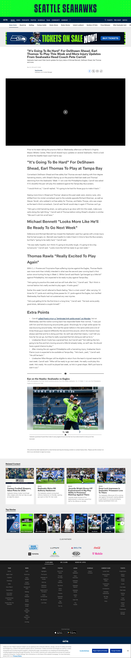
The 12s (60, 606)
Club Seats (123, 587)
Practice (60, 593)
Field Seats (123, 590)
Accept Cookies (116, 650)
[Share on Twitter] (93, 72)
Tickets (122, 568)
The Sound (44, 574)
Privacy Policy (17, 656)
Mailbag (27, 591)
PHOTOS (60, 568)
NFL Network (44, 599)
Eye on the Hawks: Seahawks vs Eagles (48, 378)
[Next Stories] (122, 523)
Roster (9, 571)
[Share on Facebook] (89, 72)
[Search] (105, 20)
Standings (9, 580)
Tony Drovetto (38, 70)
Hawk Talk (75, 599)
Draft (27, 571)
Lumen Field (106, 571)
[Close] (128, 651)
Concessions (106, 588)
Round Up (26, 574)
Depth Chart (9, 574)
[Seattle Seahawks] (65, 641)
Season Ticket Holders (123, 604)
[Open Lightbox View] (65, 414)
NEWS (26, 568)
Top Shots (60, 585)
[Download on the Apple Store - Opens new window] (58, 632)
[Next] (80, 432)
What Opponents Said (27, 617)
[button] (65, 112)
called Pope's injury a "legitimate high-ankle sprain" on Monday (64, 318)
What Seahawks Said (26, 610)
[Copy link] (101, 71)
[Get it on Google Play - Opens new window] (72, 633)
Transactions (9, 590)
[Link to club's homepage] (5, 20)
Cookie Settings (84, 650)
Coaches (9, 577)
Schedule (90, 568)
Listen (75, 568)
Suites (122, 584)
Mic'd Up (44, 582)
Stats (9, 583)
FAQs (106, 601)
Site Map (27, 622)
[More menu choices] (70, 20)
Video (44, 568)
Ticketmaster (122, 609)
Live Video (44, 602)
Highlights (44, 571)
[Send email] (97, 72)
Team (9, 568)
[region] (65, 651)
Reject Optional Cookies (100, 650)
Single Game (122, 571)
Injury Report (9, 587)
